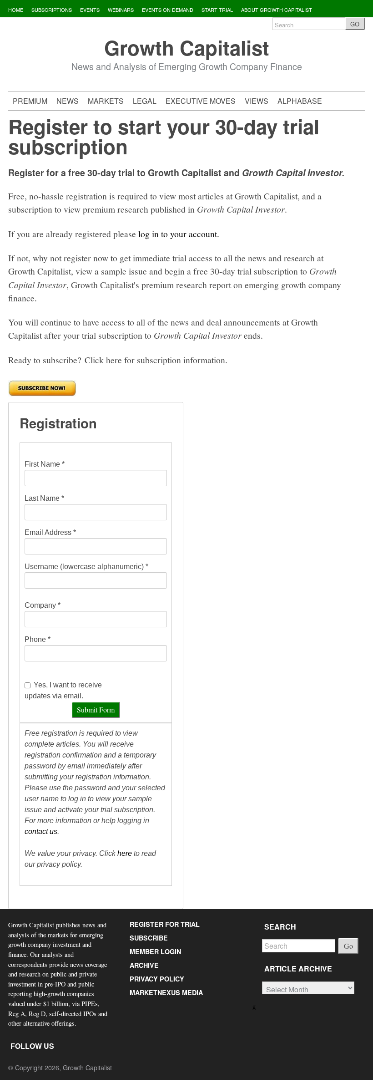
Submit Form (96, 709)
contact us (41, 831)
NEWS (67, 101)
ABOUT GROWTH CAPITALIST (276, 9)
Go (348, 946)
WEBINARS (121, 9)
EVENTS (90, 9)
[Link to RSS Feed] (255, 1006)
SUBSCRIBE (149, 937)
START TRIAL (217, 9)
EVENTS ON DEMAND (167, 9)
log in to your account (177, 233)
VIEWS (256, 101)
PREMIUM (30, 101)
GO (354, 24)
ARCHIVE (144, 965)
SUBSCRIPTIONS (51, 9)
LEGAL (144, 101)
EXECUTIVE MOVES (201, 101)
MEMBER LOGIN (155, 951)
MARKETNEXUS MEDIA (166, 992)
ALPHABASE (299, 101)
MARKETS (106, 101)
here (124, 853)
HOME (15, 9)
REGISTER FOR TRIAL (165, 924)
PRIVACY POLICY (157, 978)
